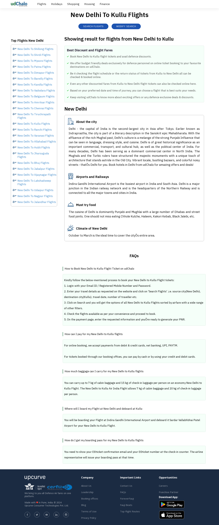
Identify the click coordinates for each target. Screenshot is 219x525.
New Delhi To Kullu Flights (33, 123)
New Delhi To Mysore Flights (34, 61)
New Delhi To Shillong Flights (35, 49)
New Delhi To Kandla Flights (34, 84)
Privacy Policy (88, 517)
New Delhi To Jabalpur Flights (36, 169)
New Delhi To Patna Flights (34, 67)
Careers (163, 485)
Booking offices (89, 498)
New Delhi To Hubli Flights (33, 147)
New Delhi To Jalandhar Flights (36, 202)
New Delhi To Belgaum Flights (36, 96)
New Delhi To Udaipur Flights (35, 190)
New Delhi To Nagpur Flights (35, 196)
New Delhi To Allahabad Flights (36, 141)
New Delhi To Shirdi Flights (34, 55)
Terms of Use (89, 511)
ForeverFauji (127, 498)
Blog (83, 505)
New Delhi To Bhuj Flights (33, 163)
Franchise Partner (168, 492)
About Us (86, 485)
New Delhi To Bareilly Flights (35, 78)
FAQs (123, 492)
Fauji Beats (126, 505)
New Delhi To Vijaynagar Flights (36, 174)
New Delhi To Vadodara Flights (36, 90)
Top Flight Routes (130, 511)
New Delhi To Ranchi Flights (34, 129)
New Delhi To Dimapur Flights (35, 72)
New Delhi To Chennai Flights (35, 108)
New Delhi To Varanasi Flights (35, 135)
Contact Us (126, 485)
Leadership (87, 492)
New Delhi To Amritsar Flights (35, 102)
